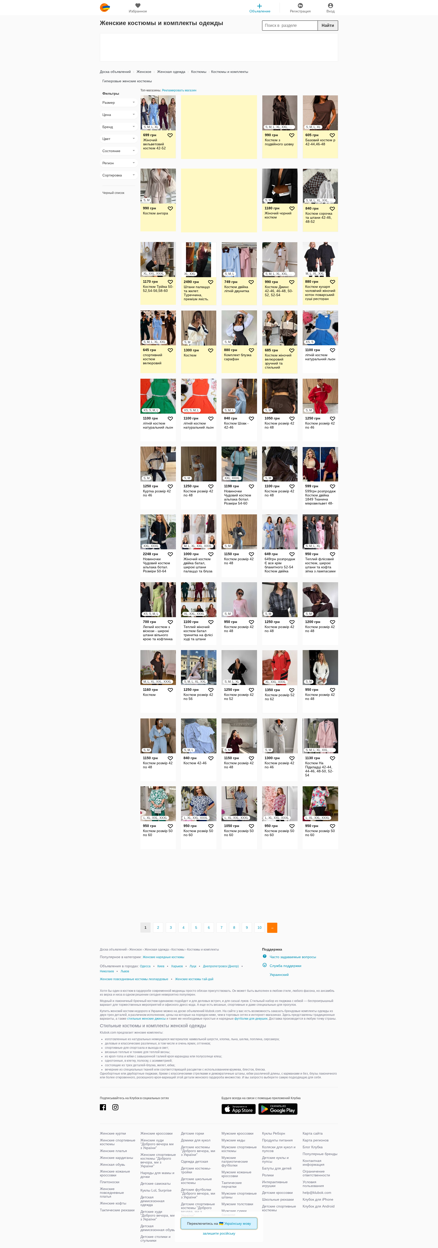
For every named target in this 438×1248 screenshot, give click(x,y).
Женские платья (113, 1151)
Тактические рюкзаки (117, 1210)
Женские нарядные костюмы (163, 957)
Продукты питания (277, 1140)
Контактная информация (313, 1162)
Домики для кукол (195, 1140)
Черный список (113, 193)
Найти (328, 25)
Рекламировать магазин (179, 90)
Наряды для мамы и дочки (157, 1175)
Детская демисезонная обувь (157, 1228)
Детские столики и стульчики (155, 1238)
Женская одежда (170, 72)
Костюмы (198, 72)
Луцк (193, 966)
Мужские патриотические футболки (235, 1161)
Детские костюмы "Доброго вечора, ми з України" (198, 1151)
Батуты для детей (276, 1168)
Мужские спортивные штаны (239, 1195)
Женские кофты (113, 1203)
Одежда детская (194, 1161)
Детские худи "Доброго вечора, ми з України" (157, 1215)
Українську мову (237, 1223)
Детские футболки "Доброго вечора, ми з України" (198, 1193)
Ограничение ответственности (316, 1173)
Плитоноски (109, 1182)
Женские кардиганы (116, 1158)
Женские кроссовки (156, 1133)
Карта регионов (315, 1140)
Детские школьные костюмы (196, 1181)
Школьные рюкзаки (278, 1199)
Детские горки (192, 1133)
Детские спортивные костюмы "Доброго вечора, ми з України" (198, 1209)
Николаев (107, 971)
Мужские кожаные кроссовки (236, 1174)
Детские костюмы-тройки (196, 1170)
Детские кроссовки (277, 1193)
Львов (125, 971)
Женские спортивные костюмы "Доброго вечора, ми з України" (158, 1160)
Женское (143, 72)
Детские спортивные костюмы (279, 1208)
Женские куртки (113, 1133)
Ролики (268, 1175)
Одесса (145, 966)
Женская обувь (112, 1164)
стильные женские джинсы (146, 1018)
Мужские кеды (233, 1140)
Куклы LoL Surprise (156, 1190)
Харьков (177, 966)
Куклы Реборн (273, 1133)
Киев (160, 966)
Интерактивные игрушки (275, 1184)
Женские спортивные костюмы (117, 1142)
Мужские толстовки (237, 1204)
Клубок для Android (319, 1206)
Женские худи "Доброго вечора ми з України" (157, 1144)
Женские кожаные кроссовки (115, 1173)
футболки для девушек (250, 1018)
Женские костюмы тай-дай (194, 979)
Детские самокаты (155, 1183)
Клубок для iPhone (318, 1199)
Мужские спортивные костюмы (239, 1149)
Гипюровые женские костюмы (127, 81)
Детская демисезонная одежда (152, 1201)
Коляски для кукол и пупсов (279, 1149)
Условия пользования (313, 1184)
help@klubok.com (317, 1193)
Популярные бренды (320, 1154)
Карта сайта (313, 1133)
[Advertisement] (219, 47)
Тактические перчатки (232, 1185)
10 (260, 927)
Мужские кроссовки (237, 1133)
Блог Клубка (313, 1147)
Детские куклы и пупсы (275, 1159)
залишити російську (219, 1233)
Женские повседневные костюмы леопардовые (134, 979)
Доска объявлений (115, 72)
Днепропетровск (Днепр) (221, 966)
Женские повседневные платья (112, 1192)
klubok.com (105, 8)
